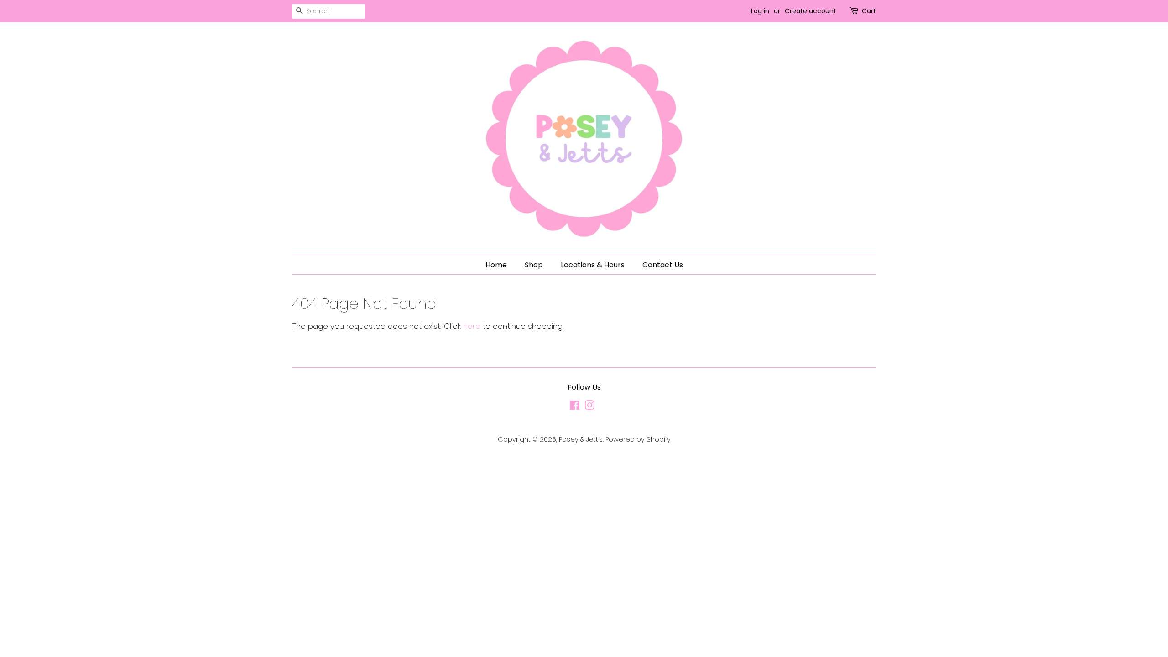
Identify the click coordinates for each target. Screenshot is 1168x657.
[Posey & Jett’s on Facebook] (574, 407)
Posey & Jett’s (581, 439)
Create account (810, 11)
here (471, 326)
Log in (760, 11)
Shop (534, 265)
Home (496, 265)
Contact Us (662, 265)
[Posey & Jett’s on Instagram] (589, 407)
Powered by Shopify (638, 439)
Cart (869, 11)
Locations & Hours (593, 265)
